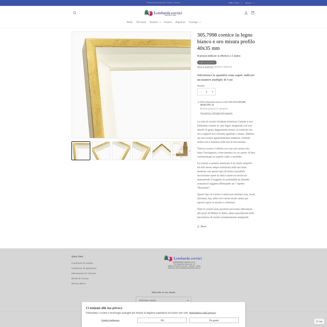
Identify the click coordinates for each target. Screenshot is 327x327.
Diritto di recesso (80, 278)
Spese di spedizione (205, 67)
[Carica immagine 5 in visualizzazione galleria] (161, 150)
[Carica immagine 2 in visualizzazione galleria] (101, 150)
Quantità (201, 86)
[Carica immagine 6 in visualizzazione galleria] (181, 150)
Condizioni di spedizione (84, 268)
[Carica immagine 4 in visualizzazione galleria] (141, 150)
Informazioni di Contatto (84, 273)
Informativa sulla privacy (202, 312)
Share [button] (203, 226)
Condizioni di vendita (82, 263)
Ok (162, 320)
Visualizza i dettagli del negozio (216, 113)
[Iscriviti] (187, 300)
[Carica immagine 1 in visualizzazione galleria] (81, 150)
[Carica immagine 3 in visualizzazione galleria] (121, 150)
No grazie (214, 320)
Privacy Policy (79, 283)
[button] (75, 12)
